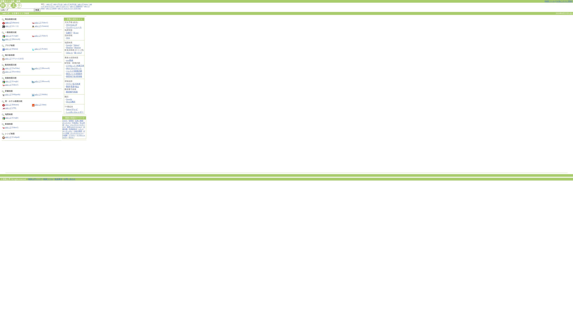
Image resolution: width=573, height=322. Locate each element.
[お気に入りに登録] (564, 1)
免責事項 (58, 179)
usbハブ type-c (83, 4)
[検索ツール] (549, 1)
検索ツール (48, 179)
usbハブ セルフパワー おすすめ (69, 8)
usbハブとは (57, 4)
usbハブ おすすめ (70, 4)
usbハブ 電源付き (76, 6)
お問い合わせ (69, 179)
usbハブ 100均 (51, 8)
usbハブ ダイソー (62, 6)
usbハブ (49, 4)
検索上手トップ (35, 179)
